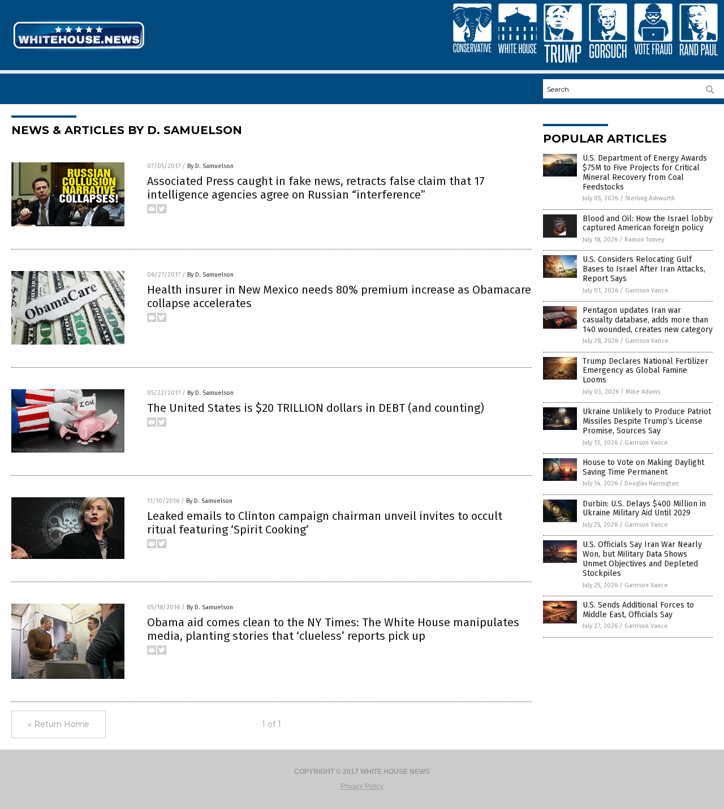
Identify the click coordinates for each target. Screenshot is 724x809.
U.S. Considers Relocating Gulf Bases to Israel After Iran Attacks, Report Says (644, 269)
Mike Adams (643, 391)
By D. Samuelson (210, 166)
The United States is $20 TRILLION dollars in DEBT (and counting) (315, 408)
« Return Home (58, 724)
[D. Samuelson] (78, 50)
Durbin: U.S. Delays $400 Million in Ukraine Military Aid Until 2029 (644, 508)
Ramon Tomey (644, 239)
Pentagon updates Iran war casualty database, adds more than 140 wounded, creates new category (648, 319)
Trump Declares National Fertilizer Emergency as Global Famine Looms (645, 370)
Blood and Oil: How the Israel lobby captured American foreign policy (648, 223)
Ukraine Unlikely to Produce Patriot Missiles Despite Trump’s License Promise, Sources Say (647, 421)
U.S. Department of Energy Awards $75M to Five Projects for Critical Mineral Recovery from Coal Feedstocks (645, 172)
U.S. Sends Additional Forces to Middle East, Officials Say (638, 609)
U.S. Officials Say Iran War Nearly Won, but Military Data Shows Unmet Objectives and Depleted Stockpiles (642, 559)
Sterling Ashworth (650, 198)
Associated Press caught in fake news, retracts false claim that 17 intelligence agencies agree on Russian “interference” (316, 187)
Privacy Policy (362, 786)
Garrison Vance (647, 290)
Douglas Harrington (651, 483)
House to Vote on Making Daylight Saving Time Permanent (643, 467)
